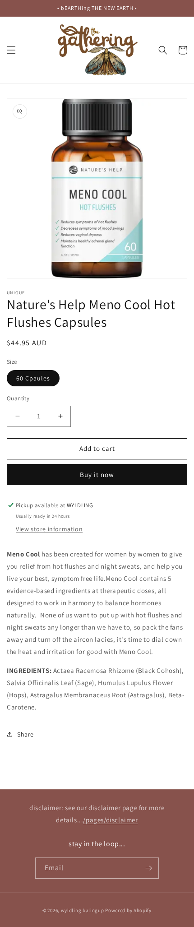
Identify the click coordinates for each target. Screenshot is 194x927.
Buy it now (97, 474)
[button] (11, 50)
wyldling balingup (82, 910)
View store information (49, 529)
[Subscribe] (148, 868)
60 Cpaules (33, 378)
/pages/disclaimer (110, 820)
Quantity (18, 398)
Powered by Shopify (128, 910)
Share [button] (25, 734)
